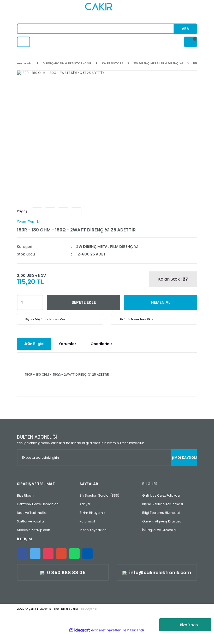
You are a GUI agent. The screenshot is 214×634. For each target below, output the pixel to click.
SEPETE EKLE (84, 302)
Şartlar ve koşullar (31, 521)
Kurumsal (87, 521)
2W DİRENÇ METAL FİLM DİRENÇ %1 (107, 246)
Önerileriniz (101, 343)
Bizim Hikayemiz (92, 512)
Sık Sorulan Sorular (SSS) (99, 495)
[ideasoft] (79, 630)
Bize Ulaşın (25, 495)
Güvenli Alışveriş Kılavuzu (161, 521)
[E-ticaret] (106, 630)
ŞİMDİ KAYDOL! (184, 457)
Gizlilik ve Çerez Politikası (161, 495)
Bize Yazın (189, 624)
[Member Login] (23, 42)
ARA (185, 28)
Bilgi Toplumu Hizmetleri (161, 512)
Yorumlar (67, 343)
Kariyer (85, 504)
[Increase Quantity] (38, 301)
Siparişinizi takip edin (33, 530)
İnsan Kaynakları (93, 530)
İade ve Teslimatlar (32, 512)
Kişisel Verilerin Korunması (162, 504)
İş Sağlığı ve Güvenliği (159, 530)
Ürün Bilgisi (33, 343)
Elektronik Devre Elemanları (37, 504)
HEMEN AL (160, 302)
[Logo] (107, 12)
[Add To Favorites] (154, 319)
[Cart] (190, 42)
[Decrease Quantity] (38, 304)
